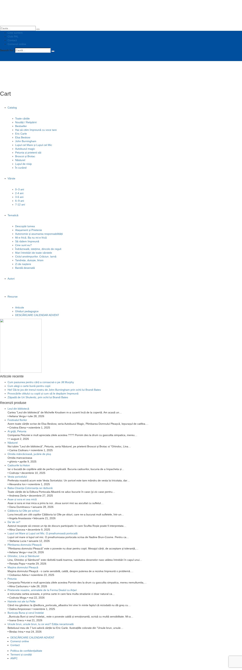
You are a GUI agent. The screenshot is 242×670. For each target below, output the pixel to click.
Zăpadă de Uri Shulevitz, (38, 397)
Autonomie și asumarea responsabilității (39, 233)
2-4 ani (19, 193)
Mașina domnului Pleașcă (23, 567)
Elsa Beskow (22, 137)
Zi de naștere (23, 264)
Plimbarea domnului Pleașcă (25, 544)
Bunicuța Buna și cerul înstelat (26, 612)
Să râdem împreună (27, 241)
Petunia (12, 578)
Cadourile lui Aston (19, 465)
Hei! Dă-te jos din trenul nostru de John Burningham (54, 389)
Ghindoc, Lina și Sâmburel (23, 556)
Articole (19, 307)
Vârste (11, 178)
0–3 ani (19, 189)
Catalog (12, 107)
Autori (11, 278)
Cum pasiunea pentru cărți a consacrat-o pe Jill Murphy (41, 382)
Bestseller (21, 126)
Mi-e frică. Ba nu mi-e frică (31, 237)
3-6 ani (19, 196)
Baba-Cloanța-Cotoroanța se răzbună (30, 488)
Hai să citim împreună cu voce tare (36, 129)
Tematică (13, 215)
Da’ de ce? (14, 522)
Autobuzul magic (25, 148)
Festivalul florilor (17, 419)
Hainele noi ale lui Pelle (21, 601)
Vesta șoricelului (17, 476)
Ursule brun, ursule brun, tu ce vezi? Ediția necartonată (41, 624)
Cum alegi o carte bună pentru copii (29, 385)
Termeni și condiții (21, 654)
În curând (20, 167)
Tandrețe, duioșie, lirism (29, 260)
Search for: (7, 50)
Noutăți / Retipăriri (26, 122)
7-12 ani (20, 204)
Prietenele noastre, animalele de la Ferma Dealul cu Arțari (42, 590)
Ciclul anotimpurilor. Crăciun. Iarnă (35, 256)
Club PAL (13, 36)
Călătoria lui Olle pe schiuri (24, 510)
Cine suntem (15, 32)
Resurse (13, 296)
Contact (12, 40)
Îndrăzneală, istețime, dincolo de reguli (38, 248)
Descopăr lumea (25, 226)
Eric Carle (21, 133)
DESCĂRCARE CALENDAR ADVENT (37, 315)
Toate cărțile (22, 118)
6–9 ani (19, 200)
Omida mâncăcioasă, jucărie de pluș (29, 453)
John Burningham (25, 141)
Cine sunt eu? (23, 245)
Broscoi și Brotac (25, 156)
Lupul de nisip (23, 163)
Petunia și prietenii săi (28, 152)
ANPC (14, 658)
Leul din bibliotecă (18, 408)
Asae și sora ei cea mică (22, 499)
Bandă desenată (25, 267)
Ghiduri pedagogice (27, 311)
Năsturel (20, 160)
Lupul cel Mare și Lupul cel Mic (33, 144)
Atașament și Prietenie (28, 230)
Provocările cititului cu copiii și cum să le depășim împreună (43, 393)
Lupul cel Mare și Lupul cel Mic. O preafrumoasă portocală (43, 533)
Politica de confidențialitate (26, 650)
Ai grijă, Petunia (17, 431)
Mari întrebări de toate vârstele (33, 252)
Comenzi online (17, 44)
